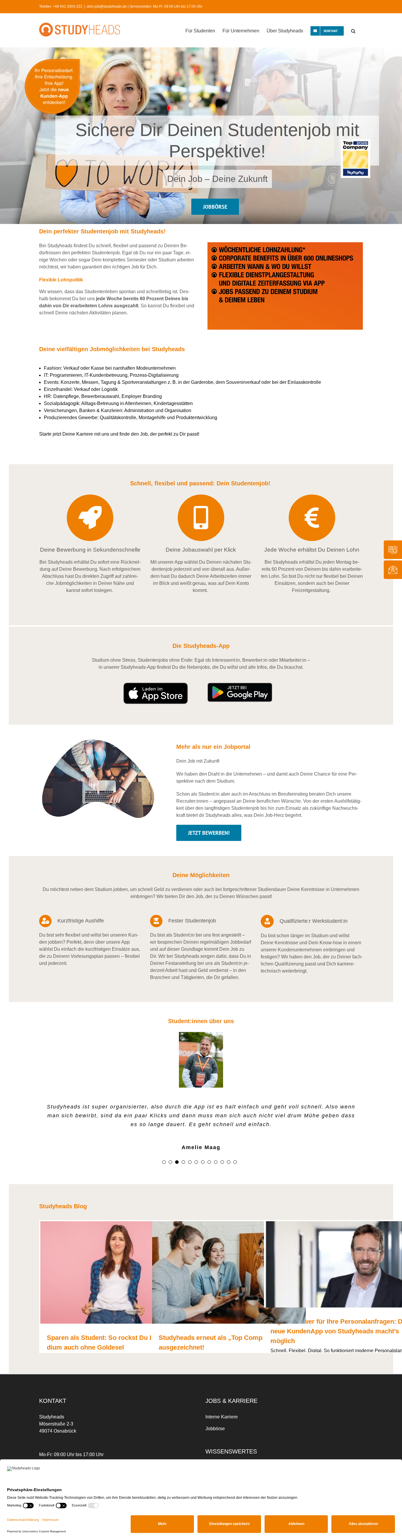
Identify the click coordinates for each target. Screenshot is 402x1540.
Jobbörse (215, 1428)
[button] (353, 30)
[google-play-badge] (239, 684)
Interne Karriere (221, 1417)
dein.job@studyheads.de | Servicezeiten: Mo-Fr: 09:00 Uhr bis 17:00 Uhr (144, 6)
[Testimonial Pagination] (164, 1162)
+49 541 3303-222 (67, 6)
